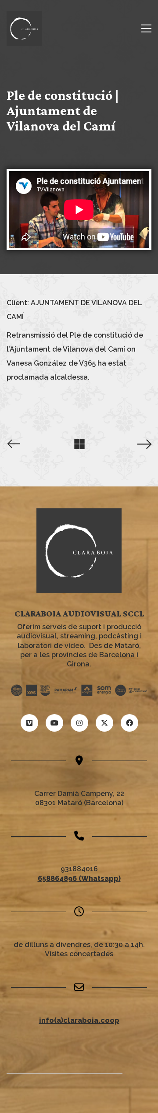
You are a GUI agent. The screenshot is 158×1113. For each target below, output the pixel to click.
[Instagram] (79, 723)
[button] (146, 28)
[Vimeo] (29, 723)
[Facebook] (129, 723)
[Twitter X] (104, 723)
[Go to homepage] (24, 28)
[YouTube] (54, 723)
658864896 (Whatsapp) (79, 878)
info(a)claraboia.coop (79, 1020)
